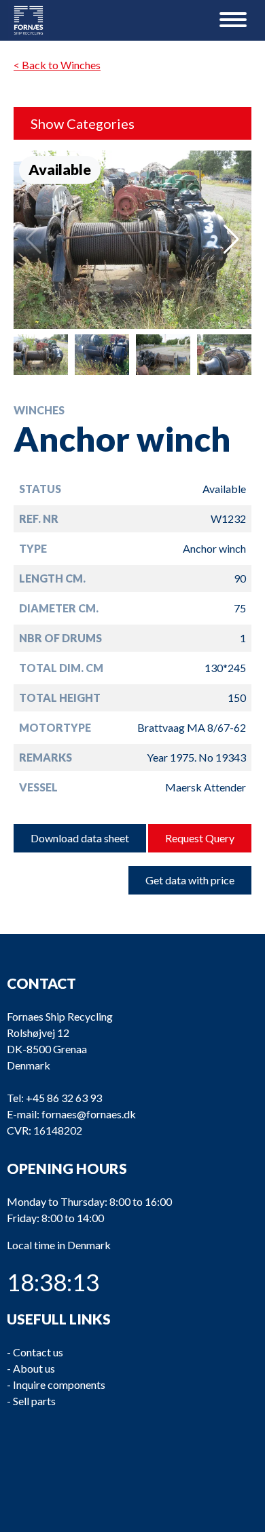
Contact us (38, 1352)
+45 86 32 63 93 (64, 1097)
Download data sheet (80, 837)
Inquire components (59, 1384)
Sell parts (34, 1400)
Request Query (199, 837)
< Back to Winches (57, 64)
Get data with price (189, 879)
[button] (231, 239)
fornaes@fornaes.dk (88, 1113)
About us (34, 1368)
